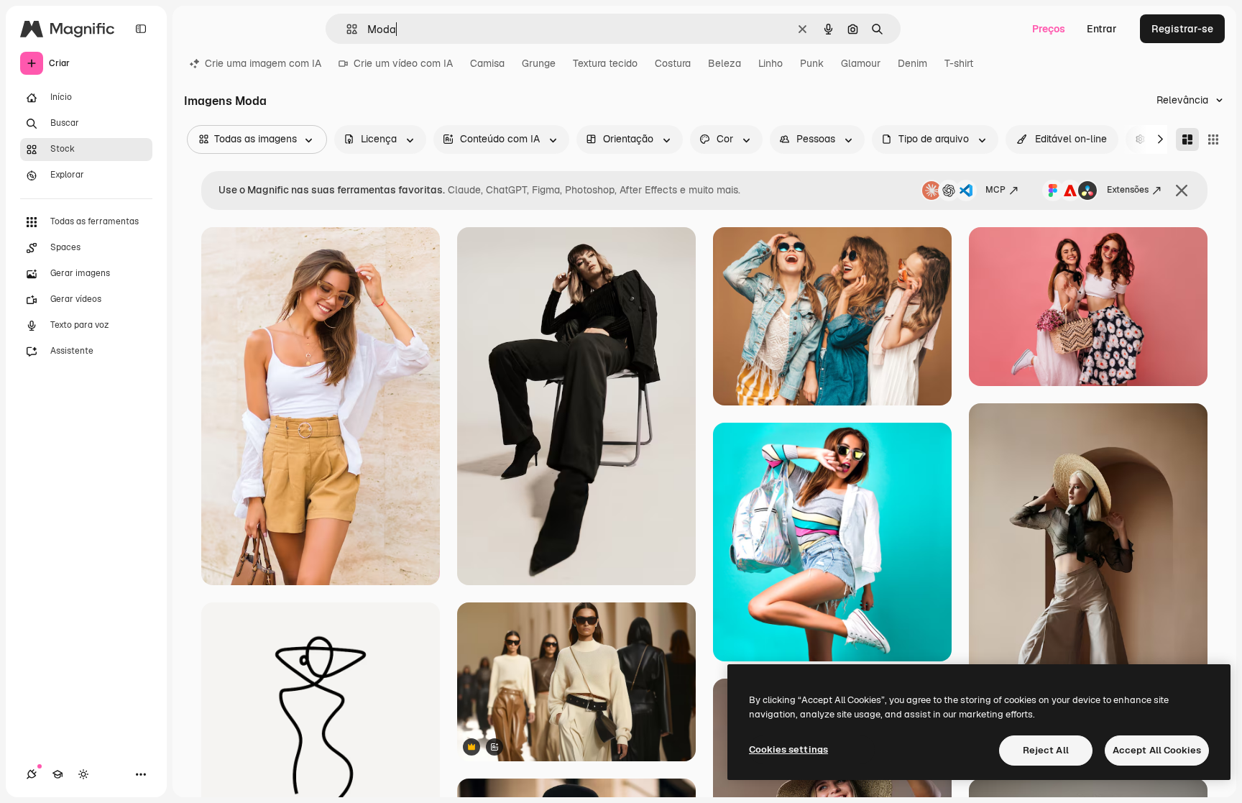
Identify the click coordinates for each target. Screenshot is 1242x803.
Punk (812, 63)
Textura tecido (605, 63)
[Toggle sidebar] (140, 28)
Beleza (724, 63)
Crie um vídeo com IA (403, 63)
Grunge (539, 63)
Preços (1048, 28)
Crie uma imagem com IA (263, 63)
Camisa (487, 63)
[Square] (1213, 139)
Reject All (1046, 750)
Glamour (860, 63)
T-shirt (958, 63)
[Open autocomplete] (346, 29)
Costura (673, 63)
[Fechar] (1181, 190)
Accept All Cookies (1157, 750)
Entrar (1102, 28)
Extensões (1128, 190)
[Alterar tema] (83, 774)
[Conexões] (31, 774)
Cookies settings (788, 749)
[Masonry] (1187, 139)
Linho (770, 63)
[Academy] (57, 774)
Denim (912, 63)
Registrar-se (1182, 28)
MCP (995, 190)
